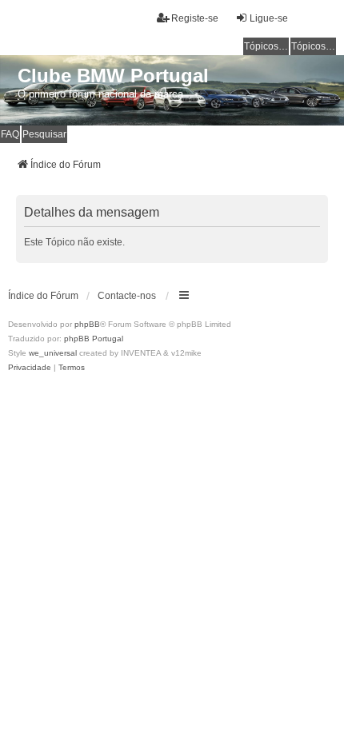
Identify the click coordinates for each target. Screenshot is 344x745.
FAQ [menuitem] (10, 134)
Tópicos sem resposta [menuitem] (266, 46)
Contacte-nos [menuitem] (127, 295)
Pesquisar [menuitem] (44, 134)
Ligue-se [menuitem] (269, 18)
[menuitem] (29, 368)
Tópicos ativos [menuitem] (313, 46)
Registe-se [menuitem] (194, 18)
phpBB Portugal (93, 338)
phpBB (87, 324)
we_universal (53, 353)
